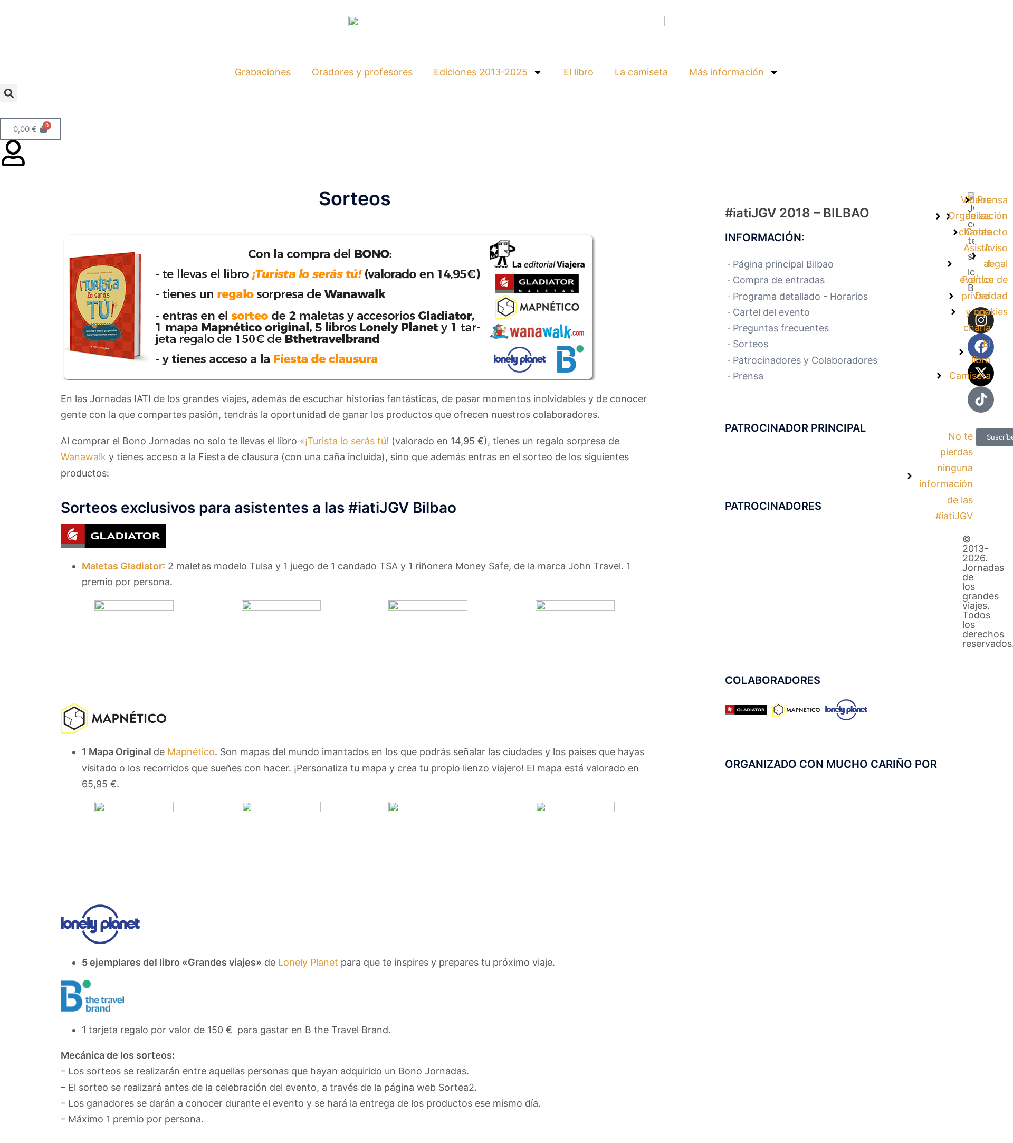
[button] (8, 93)
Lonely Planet (308, 962)
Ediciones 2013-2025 (481, 72)
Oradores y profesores (362, 72)
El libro (578, 72)
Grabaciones (263, 72)
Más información (726, 72)
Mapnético (191, 751)
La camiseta (641, 72)
